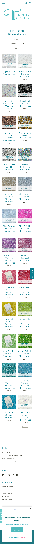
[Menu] (3, 3)
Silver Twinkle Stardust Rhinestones (25, 196)
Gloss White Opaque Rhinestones (25, 74)
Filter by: (17, 48)
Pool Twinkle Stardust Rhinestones (9, 415)
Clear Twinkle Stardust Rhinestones (9, 228)
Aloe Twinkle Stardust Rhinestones (9, 353)
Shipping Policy (7, 487)
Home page (6, 452)
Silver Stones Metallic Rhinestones (9, 167)
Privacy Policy (7, 500)
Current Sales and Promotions (12, 455)
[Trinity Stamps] (17, 14)
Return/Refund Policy (9, 490)
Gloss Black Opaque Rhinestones (25, 103)
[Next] (21, 434)
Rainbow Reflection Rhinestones (25, 167)
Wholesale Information (9, 462)
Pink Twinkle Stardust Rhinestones (25, 228)
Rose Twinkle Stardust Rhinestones (25, 258)
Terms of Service (7, 493)
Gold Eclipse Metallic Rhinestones (25, 135)
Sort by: (16, 40)
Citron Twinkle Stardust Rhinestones (25, 353)
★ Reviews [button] (32, 274)
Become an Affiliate (8, 459)
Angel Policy (6, 496)
